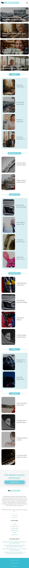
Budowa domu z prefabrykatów (21, 181)
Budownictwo (14, 153)
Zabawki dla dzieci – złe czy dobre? (20, 258)
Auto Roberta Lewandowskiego (21, 206)
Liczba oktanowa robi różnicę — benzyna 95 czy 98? (21, 284)
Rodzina (14, 393)
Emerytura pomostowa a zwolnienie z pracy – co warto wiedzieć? (13, 67)
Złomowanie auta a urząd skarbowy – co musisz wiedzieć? (14, 18)
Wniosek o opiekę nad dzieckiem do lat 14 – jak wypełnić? (21, 120)
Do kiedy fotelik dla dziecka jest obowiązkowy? (21, 336)
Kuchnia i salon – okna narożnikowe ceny (22, 164)
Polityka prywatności (14, 560)
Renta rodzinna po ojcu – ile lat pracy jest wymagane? (14, 549)
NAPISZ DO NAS (14, 482)
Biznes (14, 74)
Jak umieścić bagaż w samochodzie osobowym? (20, 319)
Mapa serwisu (14, 563)
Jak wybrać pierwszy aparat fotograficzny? (21, 241)
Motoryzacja (14, 273)
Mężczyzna (14, 194)
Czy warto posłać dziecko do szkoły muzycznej (22, 456)
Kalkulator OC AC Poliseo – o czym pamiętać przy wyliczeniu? (20, 361)
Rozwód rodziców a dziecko (22, 439)
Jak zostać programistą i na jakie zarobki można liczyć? (21, 378)
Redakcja (14, 515)
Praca (14, 349)
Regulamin (14, 566)
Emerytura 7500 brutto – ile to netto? (14, 34)
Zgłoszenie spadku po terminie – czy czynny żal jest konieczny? (14, 552)
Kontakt (14, 517)
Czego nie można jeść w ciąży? (22, 404)
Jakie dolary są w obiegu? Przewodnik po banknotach (12, 51)
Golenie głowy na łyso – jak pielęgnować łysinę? (20, 223)
